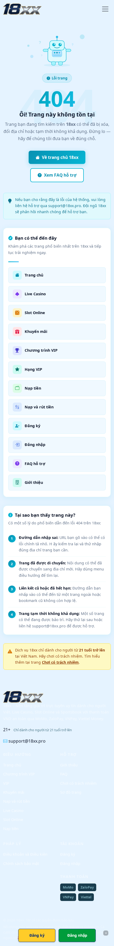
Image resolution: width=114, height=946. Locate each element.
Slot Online (13, 819)
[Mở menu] (105, 9)
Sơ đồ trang (70, 792)
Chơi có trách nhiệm (60, 662)
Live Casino (13, 810)
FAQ (63, 774)
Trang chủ (12, 764)
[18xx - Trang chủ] (22, 9)
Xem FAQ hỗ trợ (60, 175)
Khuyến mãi (13, 792)
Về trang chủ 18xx (60, 157)
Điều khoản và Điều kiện (25, 854)
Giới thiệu (69, 764)
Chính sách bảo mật (21, 863)
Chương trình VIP (19, 774)
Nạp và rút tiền (16, 801)
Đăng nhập (70, 863)
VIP (6, 783)
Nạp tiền (11, 828)
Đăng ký (67, 854)
